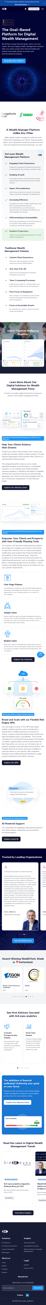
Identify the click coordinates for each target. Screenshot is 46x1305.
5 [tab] (21, 996)
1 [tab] (19, 934)
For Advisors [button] (6, 1243)
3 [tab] (24, 934)
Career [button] (4, 1266)
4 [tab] (26, 934)
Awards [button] (4, 1272)
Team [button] (4, 1262)
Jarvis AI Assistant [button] (8, 1249)
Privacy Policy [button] (28, 1268)
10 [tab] (32, 996)
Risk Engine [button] (6, 1252)
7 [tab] (26, 996)
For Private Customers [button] (9, 1246)
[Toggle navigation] (42, 8)
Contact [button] (5, 1269)
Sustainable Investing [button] (31, 1246)
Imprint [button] (26, 1265)
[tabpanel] (20, 896)
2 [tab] (21, 934)
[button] (22, 4)
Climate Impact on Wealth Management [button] (33, 1250)
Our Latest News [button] (29, 1243)
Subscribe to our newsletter (23, 1283)
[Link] (4, 8)
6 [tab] (24, 996)
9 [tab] (30, 996)
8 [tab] (28, 996)
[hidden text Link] (44, 3)
